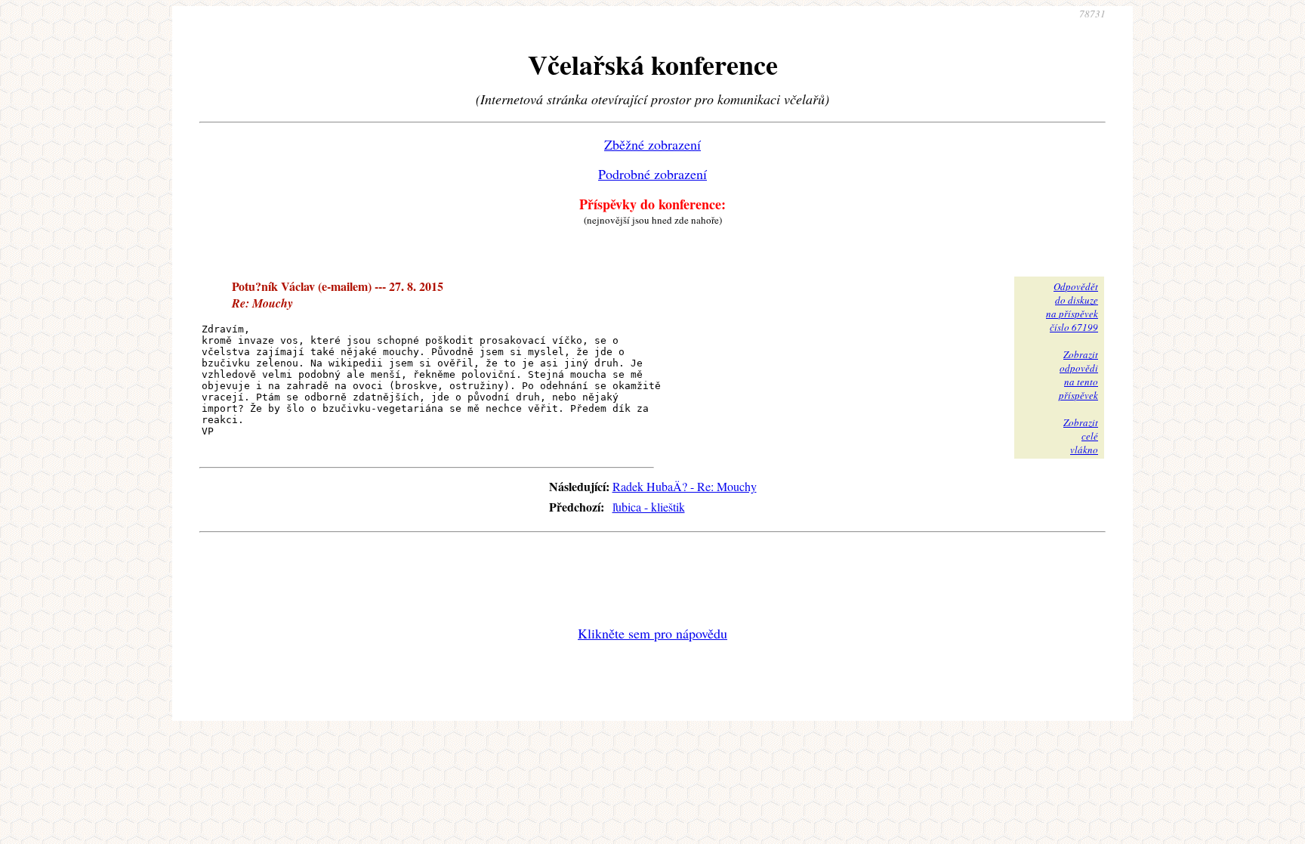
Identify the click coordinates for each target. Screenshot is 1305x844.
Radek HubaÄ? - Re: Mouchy (684, 486)
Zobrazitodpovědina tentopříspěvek (1078, 375)
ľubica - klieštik (648, 507)
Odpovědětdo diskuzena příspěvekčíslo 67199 (1072, 307)
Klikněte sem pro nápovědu (652, 633)
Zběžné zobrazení (652, 144)
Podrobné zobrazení (652, 174)
